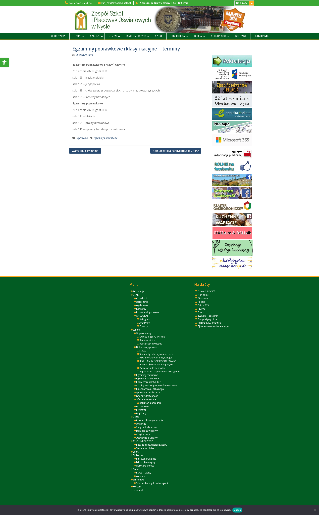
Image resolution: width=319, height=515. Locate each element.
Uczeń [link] (113, 36)
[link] (4, 62)
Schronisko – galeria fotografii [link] (152, 483)
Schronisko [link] (218, 36)
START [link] (77, 36)
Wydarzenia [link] (142, 305)
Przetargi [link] (141, 409)
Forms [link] (201, 312)
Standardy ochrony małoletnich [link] (156, 354)
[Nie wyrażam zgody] (315, 510)
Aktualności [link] (142, 298)
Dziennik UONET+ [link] (207, 291)
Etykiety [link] (143, 326)
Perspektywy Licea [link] (207, 319)
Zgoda (237, 510)
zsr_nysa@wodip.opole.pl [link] (116, 2)
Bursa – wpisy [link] (143, 472)
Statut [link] (142, 350)
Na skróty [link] (241, 2)
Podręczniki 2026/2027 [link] (148, 382)
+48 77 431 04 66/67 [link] (80, 2)
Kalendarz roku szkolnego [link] (150, 388)
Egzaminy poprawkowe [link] (105, 137)
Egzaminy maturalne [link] (147, 375)
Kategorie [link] (144, 319)
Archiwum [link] (144, 322)
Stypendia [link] (141, 423)
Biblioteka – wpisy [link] (145, 462)
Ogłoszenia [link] (82, 137)
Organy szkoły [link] (143, 333)
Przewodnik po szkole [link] (148, 312)
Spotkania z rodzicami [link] (148, 392)
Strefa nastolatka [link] (145, 448)
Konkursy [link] (141, 308)
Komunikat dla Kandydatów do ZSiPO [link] (176, 151)
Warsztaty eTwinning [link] (85, 151)
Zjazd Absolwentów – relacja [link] (213, 326)
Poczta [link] (201, 301)
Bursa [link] (198, 36)
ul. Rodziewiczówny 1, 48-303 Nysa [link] (167, 2)
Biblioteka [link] (178, 36)
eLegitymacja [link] (143, 434)
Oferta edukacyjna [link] (146, 399)
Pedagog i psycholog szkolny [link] (151, 444)
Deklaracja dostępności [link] (152, 368)
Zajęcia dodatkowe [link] (146, 427)
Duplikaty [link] (141, 413)
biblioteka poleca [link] (145, 465)
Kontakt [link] (240, 36)
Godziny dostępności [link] (147, 395)
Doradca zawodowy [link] (147, 430)
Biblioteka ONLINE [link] (146, 458)
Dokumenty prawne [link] (146, 347)
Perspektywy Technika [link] (209, 322)
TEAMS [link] (201, 308)
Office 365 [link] (203, 305)
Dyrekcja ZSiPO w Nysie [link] (152, 336)
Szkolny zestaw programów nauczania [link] (156, 385)
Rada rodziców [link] (147, 340)
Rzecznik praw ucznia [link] (150, 343)
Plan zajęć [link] (203, 294)
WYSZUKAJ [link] (142, 315)
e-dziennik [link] (262, 36)
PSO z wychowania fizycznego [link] (155, 357)
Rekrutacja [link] (58, 36)
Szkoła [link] (95, 36)
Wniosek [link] (140, 476)
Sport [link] (158, 36)
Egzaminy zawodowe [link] (147, 378)
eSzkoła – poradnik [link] (208, 315)
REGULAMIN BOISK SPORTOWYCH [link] (158, 361)
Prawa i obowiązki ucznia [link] (149, 420)
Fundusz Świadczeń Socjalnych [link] (156, 364)
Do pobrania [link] (143, 406)
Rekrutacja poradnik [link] (150, 402)
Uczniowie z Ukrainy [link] (147, 437)
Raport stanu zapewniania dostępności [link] (160, 371)
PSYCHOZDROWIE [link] (136, 36)
